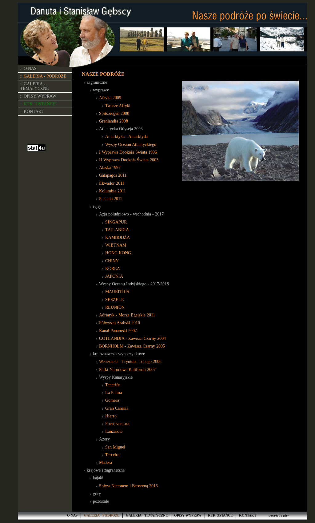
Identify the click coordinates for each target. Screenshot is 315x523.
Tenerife (112, 385)
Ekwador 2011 (111, 183)
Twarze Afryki (117, 105)
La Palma (113, 392)
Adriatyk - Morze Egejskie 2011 (127, 315)
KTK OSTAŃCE (220, 515)
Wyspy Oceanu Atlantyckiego (130, 144)
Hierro (111, 416)
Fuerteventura (117, 423)
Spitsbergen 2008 (114, 113)
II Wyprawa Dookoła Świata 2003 (128, 160)
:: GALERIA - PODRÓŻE (43, 76)
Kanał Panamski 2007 (118, 330)
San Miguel (115, 447)
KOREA (112, 268)
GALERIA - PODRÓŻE (101, 515)
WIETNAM (115, 245)
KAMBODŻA (117, 237)
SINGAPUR (116, 222)
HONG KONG (118, 253)
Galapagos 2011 (112, 175)
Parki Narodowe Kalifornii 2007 (127, 369)
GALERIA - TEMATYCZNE (147, 515)
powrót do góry (279, 515)
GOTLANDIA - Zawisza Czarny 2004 (132, 338)
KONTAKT (247, 515)
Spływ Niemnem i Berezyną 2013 (128, 486)
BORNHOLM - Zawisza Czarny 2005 (132, 346)
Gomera (112, 400)
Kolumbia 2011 (112, 191)
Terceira (112, 455)
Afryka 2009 (110, 97)
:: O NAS (28, 68)
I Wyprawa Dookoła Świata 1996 (128, 152)
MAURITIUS (117, 291)
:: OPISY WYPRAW (38, 96)
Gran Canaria (116, 408)
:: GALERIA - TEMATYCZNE (34, 86)
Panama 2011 (110, 198)
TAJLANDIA (117, 229)
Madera (105, 462)
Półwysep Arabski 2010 (119, 322)
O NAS (72, 515)
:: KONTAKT (32, 111)
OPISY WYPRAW (187, 515)
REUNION (115, 307)
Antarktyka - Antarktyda (126, 136)
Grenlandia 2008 (113, 121)
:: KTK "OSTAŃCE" (38, 104)
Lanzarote (113, 431)
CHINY (112, 261)
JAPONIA (114, 276)
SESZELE (114, 299)
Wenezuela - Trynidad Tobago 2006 (130, 361)
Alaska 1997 (110, 167)
